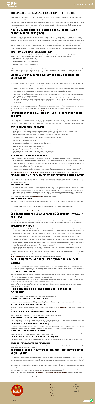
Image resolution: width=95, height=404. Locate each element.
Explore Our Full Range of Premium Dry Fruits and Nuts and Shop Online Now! (24, 172)
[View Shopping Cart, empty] (92, 4)
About (81, 4)
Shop (78, 4)
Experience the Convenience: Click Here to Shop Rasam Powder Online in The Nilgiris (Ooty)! (27, 110)
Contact (85, 4)
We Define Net (16, 400)
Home (75, 4)
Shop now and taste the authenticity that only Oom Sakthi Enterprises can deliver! (51, 372)
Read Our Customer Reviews (16, 256)
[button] (89, 4)
